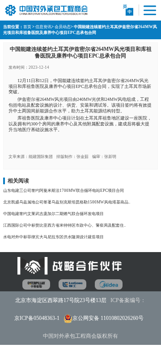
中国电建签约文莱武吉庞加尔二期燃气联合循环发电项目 (53, 213)
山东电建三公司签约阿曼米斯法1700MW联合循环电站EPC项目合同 (63, 190)
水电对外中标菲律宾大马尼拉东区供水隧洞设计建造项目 (53, 237)
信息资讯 (43, 27)
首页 (27, 27)
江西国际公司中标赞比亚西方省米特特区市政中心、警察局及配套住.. (64, 225)
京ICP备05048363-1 (36, 318)
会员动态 (63, 27)
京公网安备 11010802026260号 (108, 318)
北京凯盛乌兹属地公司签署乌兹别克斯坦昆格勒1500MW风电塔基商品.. (66, 202)
